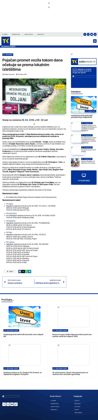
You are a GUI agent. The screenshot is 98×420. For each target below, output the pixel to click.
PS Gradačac (11, 221)
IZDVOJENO (9, 54)
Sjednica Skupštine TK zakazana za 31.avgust (88, 162)
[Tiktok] (95, 34)
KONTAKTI (41, 34)
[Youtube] (91, 34)
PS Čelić (9, 232)
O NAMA (5, 34)
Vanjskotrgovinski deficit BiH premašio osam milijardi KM (82, 116)
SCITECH (77, 406)
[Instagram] (88, 34)
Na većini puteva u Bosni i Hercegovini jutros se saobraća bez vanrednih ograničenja (88, 140)
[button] (95, 41)
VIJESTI (77, 400)
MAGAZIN (78, 403)
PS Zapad (9, 204)
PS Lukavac (10, 242)
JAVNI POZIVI (28, 34)
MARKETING (16, 34)
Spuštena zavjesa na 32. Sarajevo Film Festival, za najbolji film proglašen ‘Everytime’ (89, 128)
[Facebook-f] (84, 34)
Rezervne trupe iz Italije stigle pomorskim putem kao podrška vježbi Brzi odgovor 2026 (72, 335)
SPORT (77, 409)
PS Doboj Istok (11, 213)
